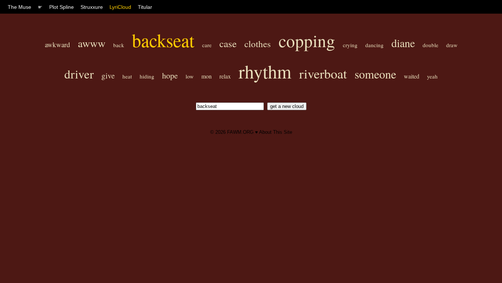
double (430, 45)
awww (91, 43)
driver (79, 74)
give (108, 75)
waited (411, 76)
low (190, 76)
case (228, 43)
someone (375, 74)
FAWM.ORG (240, 132)
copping (307, 40)
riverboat (323, 73)
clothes (257, 44)
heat (127, 76)
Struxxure (91, 7)
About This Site (275, 132)
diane (403, 42)
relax (225, 76)
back (118, 45)
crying (350, 45)
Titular (145, 7)
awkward (57, 44)
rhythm (265, 71)
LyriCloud (120, 7)
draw (452, 45)
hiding (147, 76)
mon (206, 76)
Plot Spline (61, 7)
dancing (374, 45)
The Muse (19, 7)
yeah (432, 76)
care (207, 45)
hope (170, 75)
